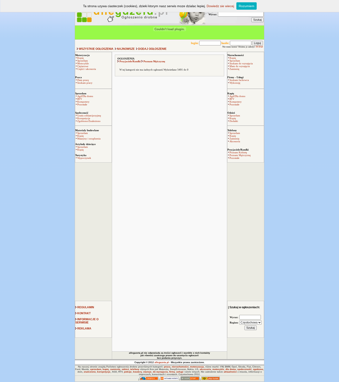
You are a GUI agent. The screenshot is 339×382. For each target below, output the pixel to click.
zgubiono (258, 369)
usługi (179, 371)
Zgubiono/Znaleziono (89, 121)
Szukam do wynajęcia (241, 63)
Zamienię (234, 69)
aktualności (230, 371)
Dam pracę (83, 80)
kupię (106, 369)
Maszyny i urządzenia (89, 138)
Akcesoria (234, 141)
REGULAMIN (85, 307)
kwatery (137, 371)
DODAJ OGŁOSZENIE (152, 48)
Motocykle (83, 63)
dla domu (231, 369)
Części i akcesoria (86, 69)
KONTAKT (84, 313)
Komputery (83, 101)
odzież (125, 369)
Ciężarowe (82, 66)
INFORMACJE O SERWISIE (86, 321)
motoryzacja (197, 366)
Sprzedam (82, 60)
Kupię (80, 57)
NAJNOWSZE (125, 48)
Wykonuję (234, 82)
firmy (172, 371)
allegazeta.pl (162, 362)
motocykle (218, 369)
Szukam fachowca (239, 80)
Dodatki (233, 121)
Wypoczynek (84, 158)
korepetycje (103, 371)
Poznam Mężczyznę (240, 155)
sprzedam (95, 369)
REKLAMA (84, 328)
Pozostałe (82, 104)
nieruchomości (180, 366)
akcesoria (205, 369)
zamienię (115, 369)
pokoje (128, 371)
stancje (147, 371)
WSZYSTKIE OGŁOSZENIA (96, 48)
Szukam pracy (84, 82)
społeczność (244, 369)
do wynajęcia (160, 371)
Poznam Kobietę (238, 152)
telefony (134, 369)
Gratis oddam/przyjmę (89, 115)
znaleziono (90, 371)
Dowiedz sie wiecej (220, 6)
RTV (79, 99)
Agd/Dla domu (85, 96)
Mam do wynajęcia (239, 66)
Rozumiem (246, 6)
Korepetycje (83, 118)
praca (167, 366)
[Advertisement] (93, 232)
